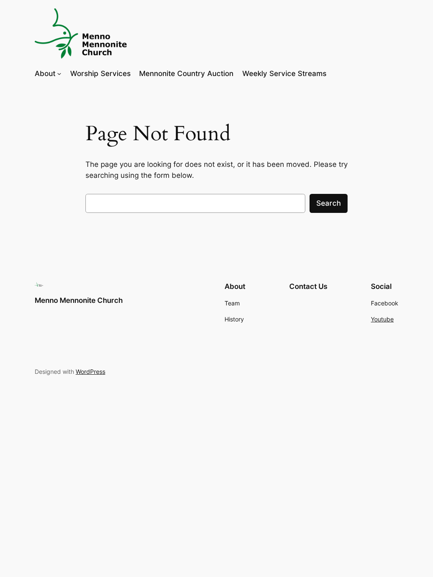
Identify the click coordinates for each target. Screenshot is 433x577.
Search (328, 203)
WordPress (90, 371)
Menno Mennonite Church (79, 300)
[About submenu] (59, 73)
